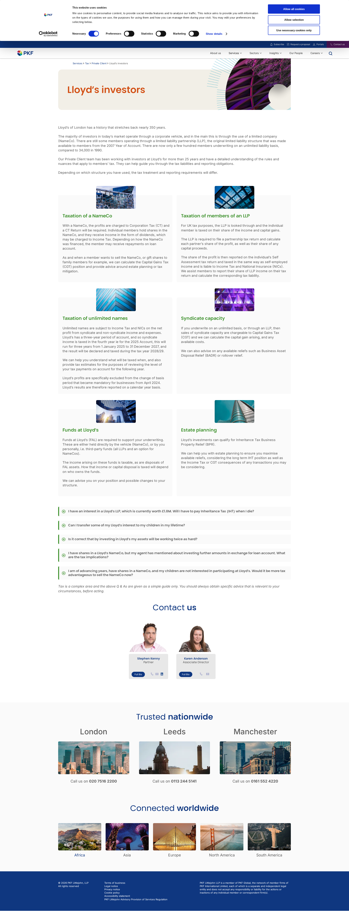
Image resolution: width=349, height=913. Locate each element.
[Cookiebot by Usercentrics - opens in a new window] (48, 34)
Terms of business (114, 882)
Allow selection (294, 19)
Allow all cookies (294, 9)
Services (77, 63)
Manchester (255, 731)
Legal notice (111, 886)
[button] (174, 511)
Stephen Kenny (148, 658)
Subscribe (279, 44)
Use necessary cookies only (294, 30)
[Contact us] (329, 44)
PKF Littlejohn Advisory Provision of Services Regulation (135, 899)
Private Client (99, 63)
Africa (79, 855)
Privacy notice (112, 889)
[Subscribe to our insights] (271, 44)
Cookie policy (112, 892)
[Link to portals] (314, 44)
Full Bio (138, 674)
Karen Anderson (196, 658)
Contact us (339, 44)
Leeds (174, 731)
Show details (214, 33)
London (93, 731)
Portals (320, 44)
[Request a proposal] (288, 44)
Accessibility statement (117, 895)
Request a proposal (300, 44)
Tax (87, 63)
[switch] (129, 34)
